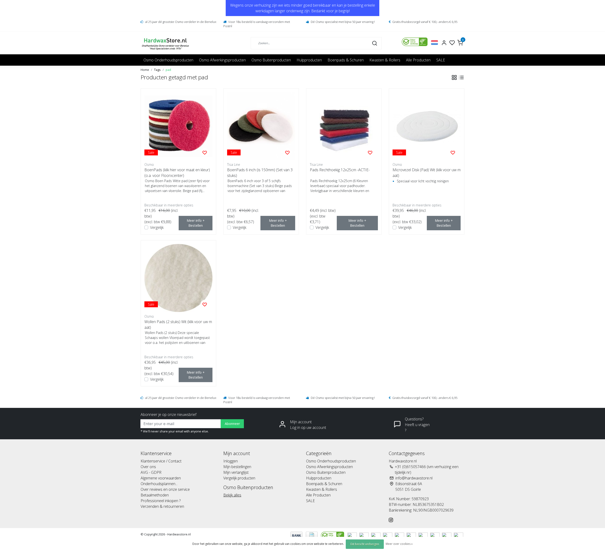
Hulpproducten (309, 60)
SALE (440, 60)
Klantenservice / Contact (161, 461)
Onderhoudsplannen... (159, 483)
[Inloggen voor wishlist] (204, 152)
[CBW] (333, 535)
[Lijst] (461, 77)
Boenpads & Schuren (346, 60)
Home (145, 70)
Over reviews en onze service (165, 489)
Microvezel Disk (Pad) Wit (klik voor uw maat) (427, 172)
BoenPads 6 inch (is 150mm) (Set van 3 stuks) (260, 172)
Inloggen (230, 461)
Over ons (148, 466)
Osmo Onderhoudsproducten (168, 60)
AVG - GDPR (151, 472)
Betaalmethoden (155, 495)
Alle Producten (418, 60)
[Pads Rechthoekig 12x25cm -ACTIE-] (344, 126)
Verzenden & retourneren (162, 506)
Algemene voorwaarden (161, 478)
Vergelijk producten (239, 478)
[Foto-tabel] (454, 77)
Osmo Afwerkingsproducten (222, 60)
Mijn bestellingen (237, 466)
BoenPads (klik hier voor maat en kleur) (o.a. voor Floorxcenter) (177, 172)
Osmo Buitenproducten (271, 60)
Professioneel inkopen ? (161, 500)
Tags (157, 70)
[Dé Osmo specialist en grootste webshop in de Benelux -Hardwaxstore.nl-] (166, 43)
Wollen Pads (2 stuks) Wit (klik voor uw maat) (178, 324)
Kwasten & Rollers (384, 60)
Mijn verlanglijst (236, 472)
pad (168, 70)
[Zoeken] (374, 43)
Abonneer (232, 423)
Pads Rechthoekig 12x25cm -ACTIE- (340, 169)
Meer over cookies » (399, 544)
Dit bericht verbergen (364, 544)
